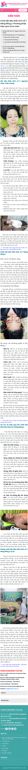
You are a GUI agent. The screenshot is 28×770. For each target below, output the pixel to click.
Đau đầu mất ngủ (7, 753)
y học (26, 64)
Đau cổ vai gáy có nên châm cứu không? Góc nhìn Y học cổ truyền (14, 738)
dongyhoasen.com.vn (12, 688)
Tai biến (4, 746)
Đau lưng (4, 750)
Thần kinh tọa (5, 741)
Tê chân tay (5, 743)
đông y (2, 66)
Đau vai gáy (5, 748)
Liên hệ (22, 10)
